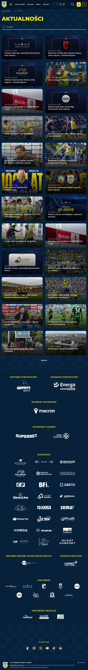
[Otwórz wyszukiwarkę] (72, 4)
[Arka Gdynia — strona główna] (4, 4)
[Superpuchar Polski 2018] (63, 4)
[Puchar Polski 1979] (54, 4)
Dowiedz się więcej (16, 665)
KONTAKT (46, 4)
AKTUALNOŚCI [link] (18, 11)
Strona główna (6, 11)
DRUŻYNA (30, 4)
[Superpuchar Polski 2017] (60, 4)
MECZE (38, 4)
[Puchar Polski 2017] (57, 4)
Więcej (44, 360)
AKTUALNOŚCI (20, 4)
